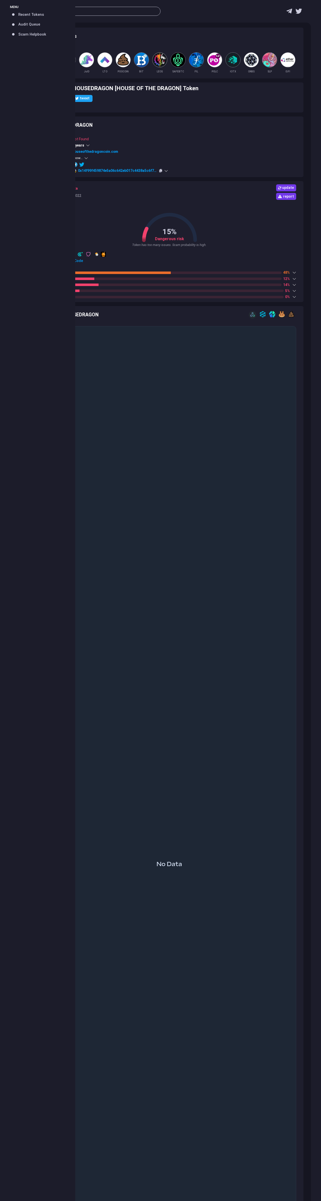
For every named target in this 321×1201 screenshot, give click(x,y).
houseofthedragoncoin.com (95, 152)
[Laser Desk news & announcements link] (298, 12)
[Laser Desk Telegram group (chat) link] (289, 12)
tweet (85, 98)
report (288, 196)
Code (78, 261)
